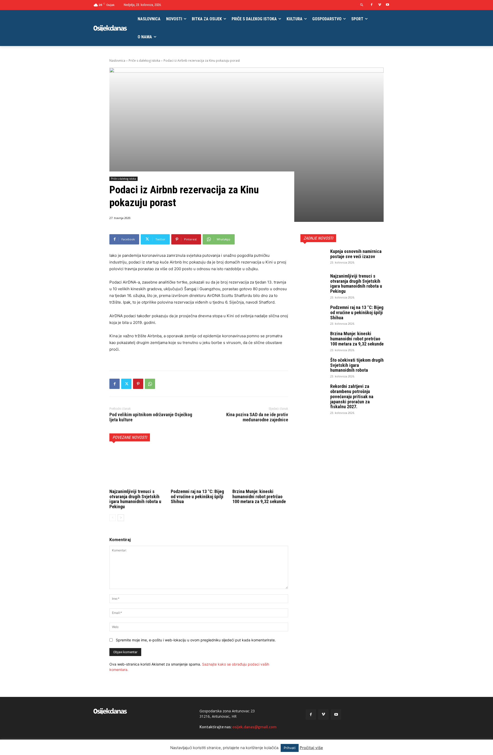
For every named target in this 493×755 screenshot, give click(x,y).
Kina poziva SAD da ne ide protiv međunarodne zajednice (257, 417)
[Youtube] (387, 5)
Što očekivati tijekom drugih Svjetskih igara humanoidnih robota (357, 365)
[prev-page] (112, 517)
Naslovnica (117, 60)
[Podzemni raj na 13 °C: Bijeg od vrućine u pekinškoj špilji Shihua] (198, 467)
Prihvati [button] (290, 748)
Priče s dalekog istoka (144, 60)
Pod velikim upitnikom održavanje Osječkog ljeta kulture (150, 417)
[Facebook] (372, 5)
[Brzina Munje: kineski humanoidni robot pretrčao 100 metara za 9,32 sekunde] (260, 467)
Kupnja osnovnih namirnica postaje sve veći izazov (356, 254)
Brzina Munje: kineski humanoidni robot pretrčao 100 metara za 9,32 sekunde (259, 496)
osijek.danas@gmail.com (254, 727)
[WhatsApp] (150, 384)
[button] (362, 5)
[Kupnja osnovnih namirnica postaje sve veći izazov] (313, 258)
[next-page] (121, 517)
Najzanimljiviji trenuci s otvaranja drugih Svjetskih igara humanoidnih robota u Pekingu (135, 499)
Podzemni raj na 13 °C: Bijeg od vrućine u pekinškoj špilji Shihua (197, 496)
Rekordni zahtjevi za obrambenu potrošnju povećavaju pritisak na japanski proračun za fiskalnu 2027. (351, 396)
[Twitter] (126, 384)
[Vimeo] (380, 5)
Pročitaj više (311, 747)
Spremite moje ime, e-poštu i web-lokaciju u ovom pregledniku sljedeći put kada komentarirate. (196, 640)
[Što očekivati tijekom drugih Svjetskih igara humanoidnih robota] (313, 367)
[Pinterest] (138, 384)
